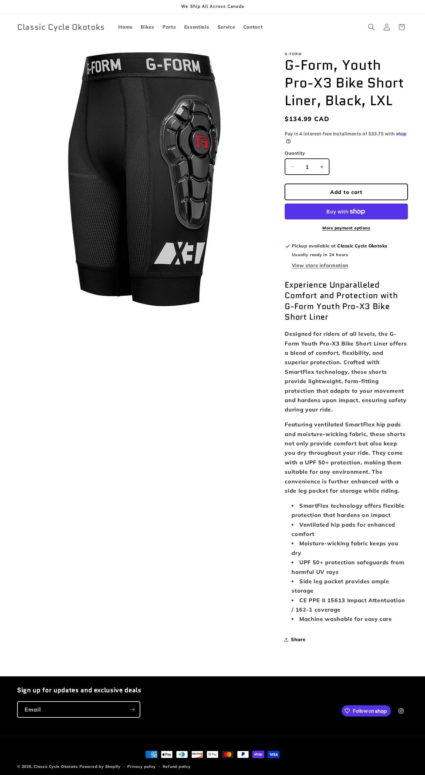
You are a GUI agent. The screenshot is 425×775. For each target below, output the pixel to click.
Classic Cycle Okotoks (56, 766)
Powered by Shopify (100, 766)
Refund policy (177, 766)
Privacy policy (141, 766)
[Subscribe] (132, 709)
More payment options (346, 227)
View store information (320, 265)
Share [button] (298, 640)
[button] (371, 27)
